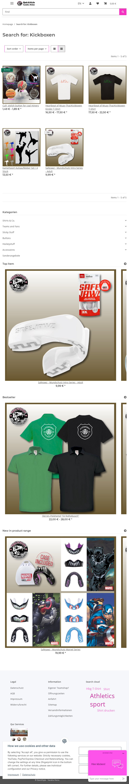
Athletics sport (102, 699)
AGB (12, 693)
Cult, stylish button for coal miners (21, 105)
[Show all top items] (125, 263)
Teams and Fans (11, 226)
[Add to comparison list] (26, 71)
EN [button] (79, 3)
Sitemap (52, 704)
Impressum (13, 774)
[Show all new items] (125, 530)
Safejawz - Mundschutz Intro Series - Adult (64, 169)
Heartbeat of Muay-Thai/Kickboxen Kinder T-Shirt (63, 107)
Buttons (7, 238)
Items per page (36, 48)
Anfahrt (52, 698)
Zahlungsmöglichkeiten (60, 715)
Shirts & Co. (9, 220)
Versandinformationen (60, 710)
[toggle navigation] (12, 2)
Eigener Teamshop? (58, 687)
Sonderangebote (11, 255)
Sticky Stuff (8, 232)
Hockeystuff (9, 243)
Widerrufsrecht (18, 704)
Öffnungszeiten (56, 693)
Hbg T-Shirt (93, 689)
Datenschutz (28, 774)
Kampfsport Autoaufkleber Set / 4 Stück (20, 169)
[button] (90, 3)
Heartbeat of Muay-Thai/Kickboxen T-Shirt (107, 107)
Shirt (107, 689)
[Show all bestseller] (125, 397)
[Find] (122, 11)
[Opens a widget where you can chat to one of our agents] (107, 766)
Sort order (12, 48)
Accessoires (9, 249)
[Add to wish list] (35, 71)
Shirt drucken (106, 710)
